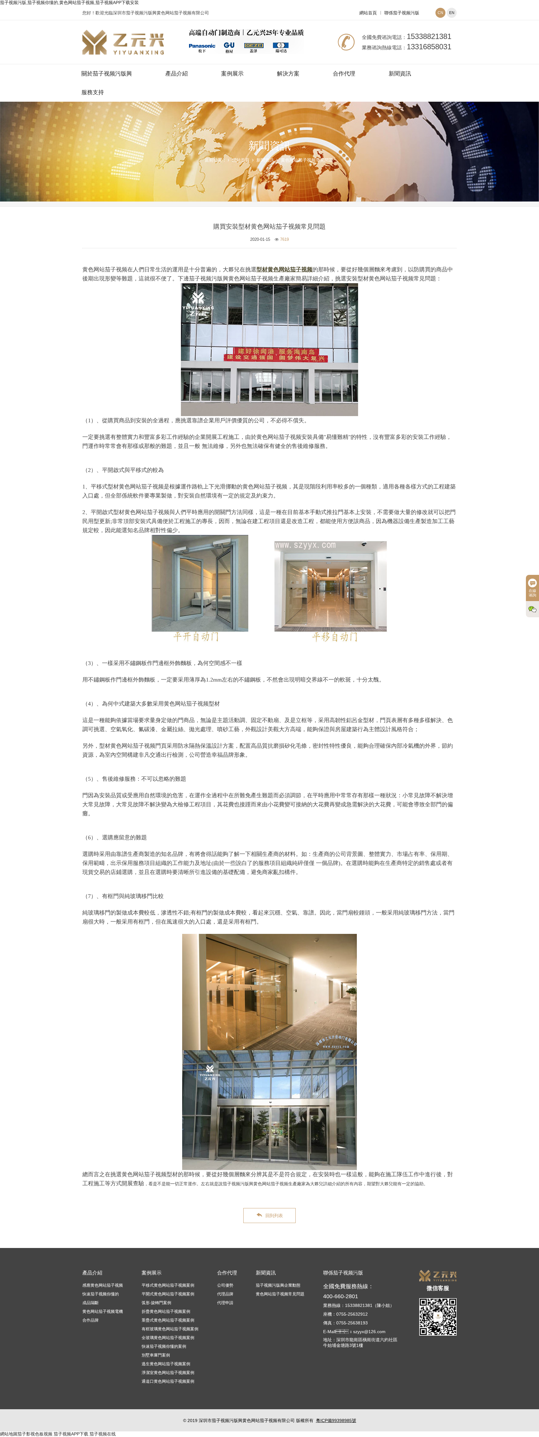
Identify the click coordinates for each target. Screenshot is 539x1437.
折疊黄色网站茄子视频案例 (166, 1311)
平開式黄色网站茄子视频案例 (168, 1294)
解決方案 (288, 73)
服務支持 (92, 92)
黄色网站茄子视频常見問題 (307, 160)
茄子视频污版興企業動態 (278, 1285)
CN (440, 13)
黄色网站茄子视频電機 (102, 1311)
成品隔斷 (90, 1302)
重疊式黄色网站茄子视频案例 (168, 1320)
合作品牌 (90, 1320)
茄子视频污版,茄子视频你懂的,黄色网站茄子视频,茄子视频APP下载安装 (69, 2)
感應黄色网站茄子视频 (102, 1285)
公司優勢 (225, 1285)
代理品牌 (225, 1294)
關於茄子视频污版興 (106, 73)
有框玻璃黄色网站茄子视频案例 (170, 1329)
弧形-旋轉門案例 (156, 1302)
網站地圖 (8, 1433)
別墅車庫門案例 (156, 1355)
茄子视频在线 (103, 1433)
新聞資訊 (400, 73)
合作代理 (344, 73)
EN (451, 13)
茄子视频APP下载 (71, 1433)
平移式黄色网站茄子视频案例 (168, 1285)
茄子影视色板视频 (34, 1433)
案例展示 (232, 73)
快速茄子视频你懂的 (100, 1294)
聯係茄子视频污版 (401, 12)
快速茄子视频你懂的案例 (164, 1346)
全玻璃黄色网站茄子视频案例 (168, 1337)
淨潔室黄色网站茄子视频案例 (168, 1372)
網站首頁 (368, 12)
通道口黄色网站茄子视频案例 (168, 1381)
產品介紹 (176, 73)
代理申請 (225, 1302)
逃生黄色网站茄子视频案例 (166, 1364)
